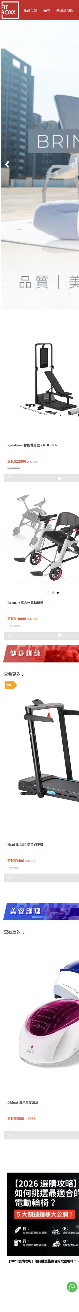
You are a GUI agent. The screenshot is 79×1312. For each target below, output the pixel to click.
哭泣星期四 (65, 10)
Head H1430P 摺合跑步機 (25, 844)
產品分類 (30, 10)
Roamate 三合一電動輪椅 (25, 602)
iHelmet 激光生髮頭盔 (22, 1102)
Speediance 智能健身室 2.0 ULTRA (32, 445)
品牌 (46, 10)
